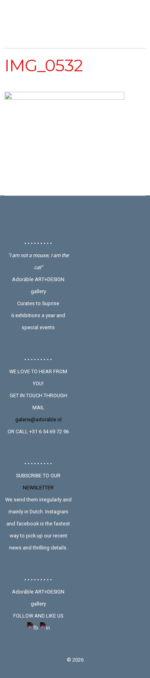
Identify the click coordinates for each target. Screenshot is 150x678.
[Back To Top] (75, 217)
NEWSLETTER (38, 488)
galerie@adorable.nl (38, 419)
